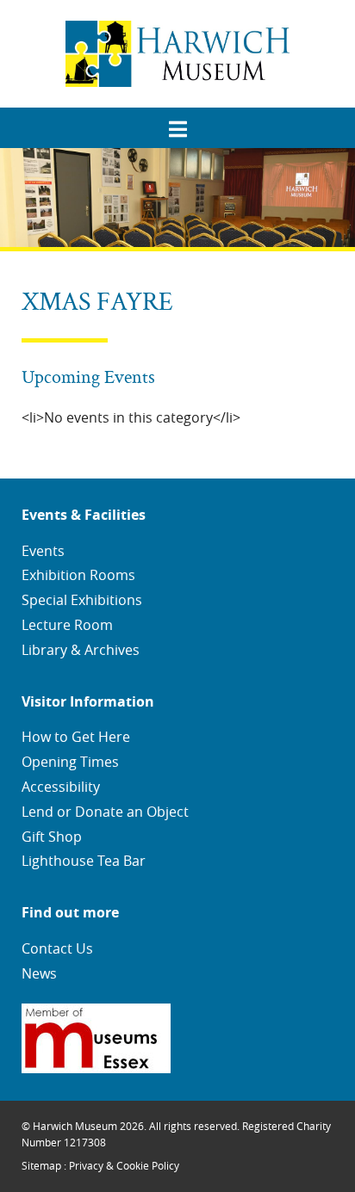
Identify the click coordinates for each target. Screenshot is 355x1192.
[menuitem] (177, 123)
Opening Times (70, 761)
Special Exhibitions (82, 599)
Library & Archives (81, 649)
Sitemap (41, 1165)
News (39, 973)
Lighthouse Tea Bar (84, 860)
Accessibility (61, 786)
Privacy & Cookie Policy (124, 1165)
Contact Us (57, 948)
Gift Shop (52, 836)
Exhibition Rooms (78, 574)
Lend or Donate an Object (105, 811)
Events (43, 550)
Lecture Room (67, 624)
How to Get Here (76, 736)
